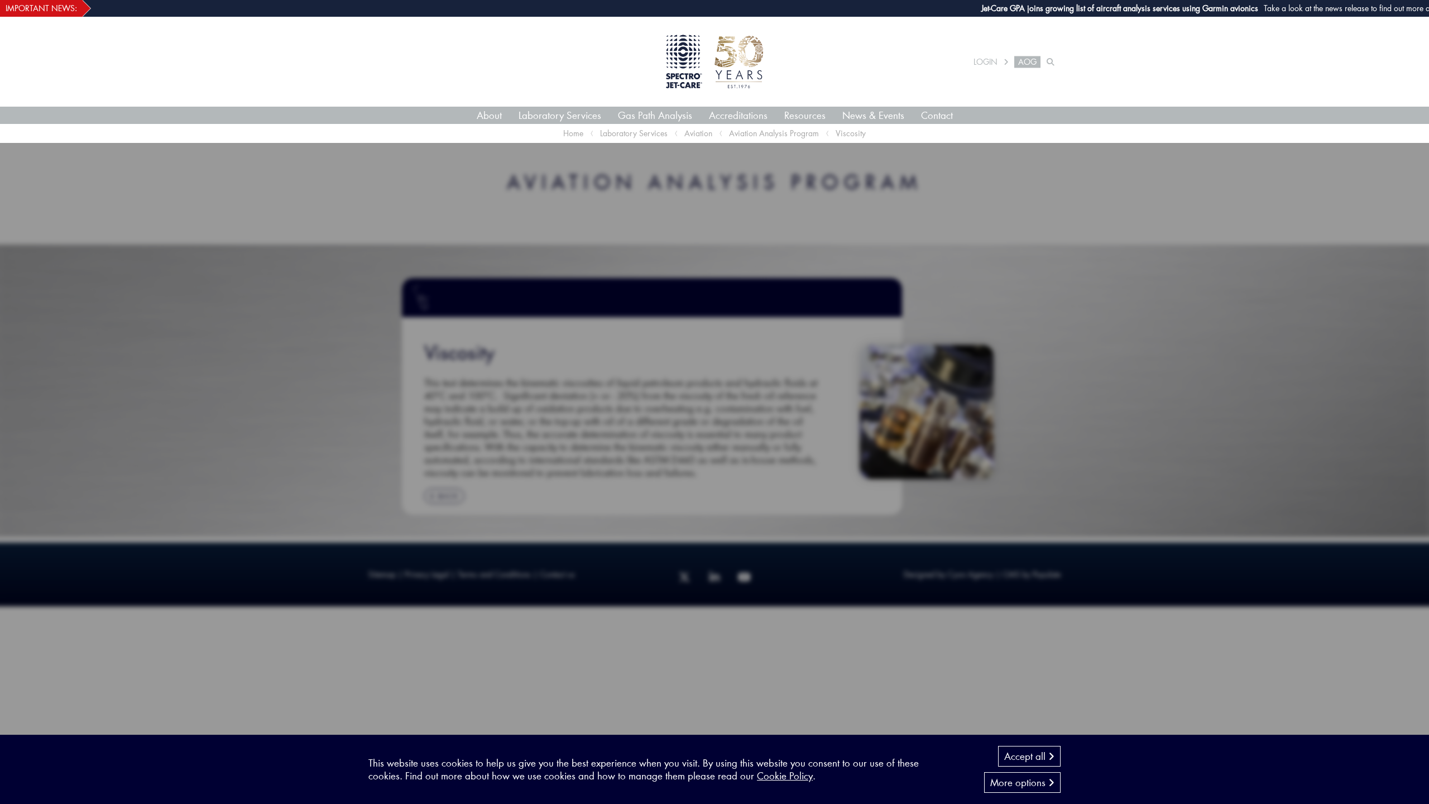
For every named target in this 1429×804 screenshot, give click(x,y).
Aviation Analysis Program (774, 133)
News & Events (873, 115)
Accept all (1026, 756)
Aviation (698, 133)
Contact (937, 115)
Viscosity (851, 133)
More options (1019, 782)
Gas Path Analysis (655, 115)
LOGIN (986, 62)
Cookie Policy (785, 775)
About (489, 115)
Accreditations (738, 115)
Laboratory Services (560, 115)
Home (573, 133)
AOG (1027, 62)
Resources (805, 115)
